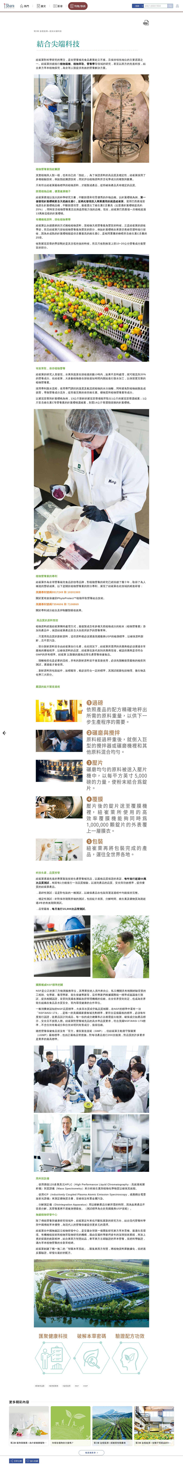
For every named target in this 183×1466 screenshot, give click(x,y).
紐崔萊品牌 (40, 1386)
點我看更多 (90, 1452)
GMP (86, 1386)
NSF (77, 1386)
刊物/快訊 (80, 6)
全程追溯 (67, 1386)
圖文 (43, 6)
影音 (60, 6)
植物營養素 (54, 1386)
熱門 (26, 6)
